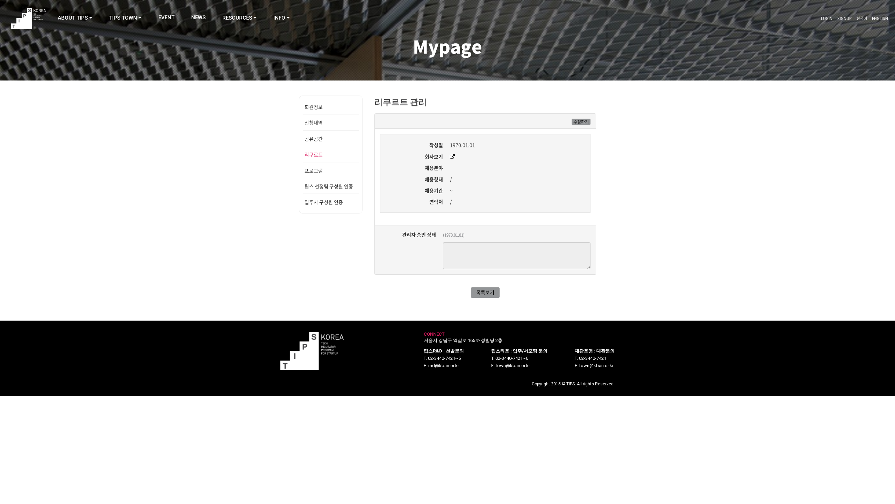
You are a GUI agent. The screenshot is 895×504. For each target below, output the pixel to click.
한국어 (862, 18)
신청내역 (314, 122)
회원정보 (314, 106)
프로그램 (314, 170)
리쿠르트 (314, 154)
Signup (844, 18)
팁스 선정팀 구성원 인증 (329, 186)
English (880, 18)
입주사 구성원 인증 (324, 201)
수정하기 (581, 122)
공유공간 (314, 138)
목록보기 (485, 292)
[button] (75, 18)
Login (826, 18)
